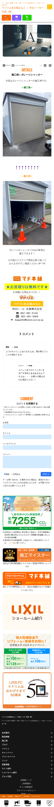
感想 (7, 474)
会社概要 (10, 796)
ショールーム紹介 (9, 772)
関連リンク (26, 794)
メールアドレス (9, 444)
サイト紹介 (6, 768)
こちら (10, 543)
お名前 (5, 422)
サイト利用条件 (26, 787)
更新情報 (5, 764)
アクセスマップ (35, 796)
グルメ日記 (6, 776)
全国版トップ (26, 780)
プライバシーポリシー (26, 790)
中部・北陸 (18, 3)
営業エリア (18, 796)
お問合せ (16, 474)
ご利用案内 (26, 783)
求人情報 (26, 796)
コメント (6, 454)
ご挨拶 (3, 796)
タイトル (6, 433)
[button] (25, 53)
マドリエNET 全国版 (8, 3)
